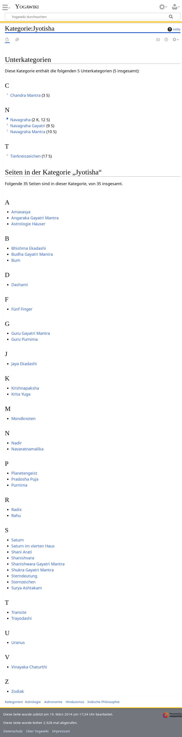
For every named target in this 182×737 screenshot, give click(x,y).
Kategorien (13, 701)
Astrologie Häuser (28, 223)
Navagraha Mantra (27, 131)
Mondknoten (23, 418)
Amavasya (20, 211)
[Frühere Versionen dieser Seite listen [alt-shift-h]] (166, 39)
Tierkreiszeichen (25, 156)
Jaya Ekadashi (24, 363)
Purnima (19, 485)
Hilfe (176, 29)
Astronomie (53, 701)
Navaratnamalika (27, 449)
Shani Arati (21, 552)
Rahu (16, 515)
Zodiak (17, 691)
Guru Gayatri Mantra (30, 333)
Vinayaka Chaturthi (29, 667)
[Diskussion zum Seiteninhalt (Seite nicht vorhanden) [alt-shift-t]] (17, 39)
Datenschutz (13, 731)
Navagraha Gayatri (27, 125)
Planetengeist (24, 473)
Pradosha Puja (24, 479)
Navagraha (20, 119)
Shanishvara (22, 558)
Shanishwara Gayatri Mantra (38, 564)
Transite (18, 612)
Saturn (17, 540)
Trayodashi (21, 618)
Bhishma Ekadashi (28, 248)
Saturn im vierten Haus (33, 546)
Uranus (18, 642)
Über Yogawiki (37, 731)
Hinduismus (75, 701)
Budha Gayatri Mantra (32, 254)
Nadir (16, 443)
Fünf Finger (21, 309)
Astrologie (33, 701)
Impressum (61, 731)
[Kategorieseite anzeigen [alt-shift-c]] (7, 39)
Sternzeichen (23, 581)
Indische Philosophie (103, 701)
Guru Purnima (24, 339)
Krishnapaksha (25, 388)
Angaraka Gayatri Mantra (35, 217)
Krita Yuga (20, 394)
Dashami (19, 284)
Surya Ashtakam (26, 587)
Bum (15, 260)
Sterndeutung (24, 576)
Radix (16, 509)
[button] (7, 118)
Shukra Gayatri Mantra (32, 570)
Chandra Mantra (25, 95)
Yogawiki (27, 6)
